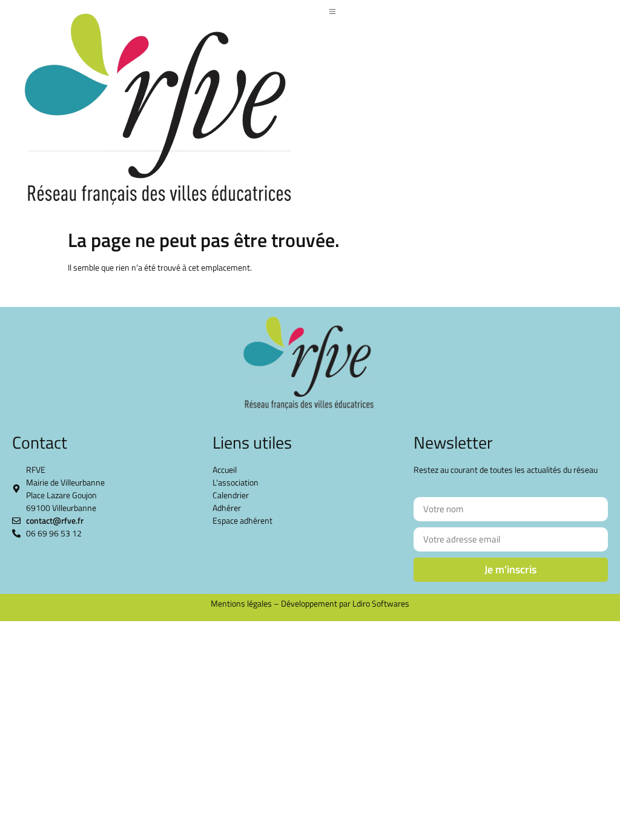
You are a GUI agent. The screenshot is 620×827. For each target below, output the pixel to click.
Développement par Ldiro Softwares (345, 603)
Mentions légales (241, 603)
